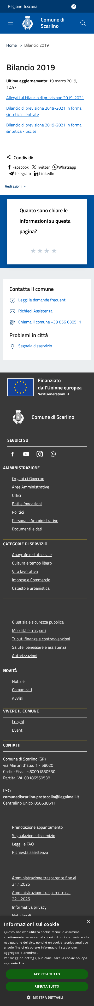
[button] (47, 997)
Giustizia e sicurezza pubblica (38, 622)
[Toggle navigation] (10, 22)
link (21, 963)
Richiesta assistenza (30, 852)
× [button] (88, 922)
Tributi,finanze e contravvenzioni (41, 639)
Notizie (18, 681)
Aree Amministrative (30, 487)
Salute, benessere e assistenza (39, 647)
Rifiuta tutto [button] (46, 986)
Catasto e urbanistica (31, 588)
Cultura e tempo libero (32, 563)
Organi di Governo (28, 478)
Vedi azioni (13, 186)
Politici (18, 512)
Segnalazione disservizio (33, 835)
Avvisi (17, 698)
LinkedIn (46, 173)
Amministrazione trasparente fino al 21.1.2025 (44, 881)
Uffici (16, 495)
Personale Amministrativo (35, 520)
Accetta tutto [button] (47, 974)
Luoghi (18, 721)
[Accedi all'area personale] (74, 7)
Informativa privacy (29, 907)
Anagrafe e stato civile (32, 554)
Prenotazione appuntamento (37, 827)
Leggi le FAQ (23, 844)
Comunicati (22, 689)
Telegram (23, 173)
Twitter (43, 167)
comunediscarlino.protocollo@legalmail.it (41, 797)
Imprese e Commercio (31, 580)
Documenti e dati (27, 529)
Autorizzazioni (24, 655)
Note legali (21, 915)
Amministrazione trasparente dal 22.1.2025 (41, 895)
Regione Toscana (22, 6)
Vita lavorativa (25, 571)
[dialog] (47, 961)
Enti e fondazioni (27, 504)
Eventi (18, 730)
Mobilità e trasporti (29, 630)
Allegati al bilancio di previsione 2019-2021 (45, 97)
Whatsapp (67, 167)
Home (11, 45)
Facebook (21, 167)
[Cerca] (83, 23)
